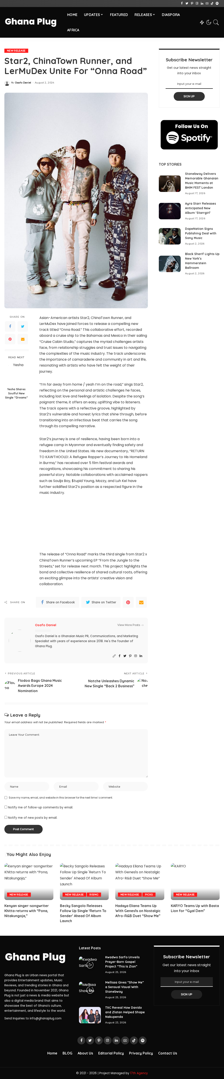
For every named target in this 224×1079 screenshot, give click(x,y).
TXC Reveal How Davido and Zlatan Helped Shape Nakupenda (125, 1012)
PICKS (149, 894)
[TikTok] (212, 3)
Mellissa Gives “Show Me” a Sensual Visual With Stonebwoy (124, 987)
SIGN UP (189, 96)
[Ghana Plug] (32, 22)
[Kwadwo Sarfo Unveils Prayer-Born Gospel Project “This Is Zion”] (90, 965)
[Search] (216, 22)
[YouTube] (207, 3)
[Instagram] (197, 3)
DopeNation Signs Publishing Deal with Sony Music (200, 233)
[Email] (23, 339)
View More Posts (128, 625)
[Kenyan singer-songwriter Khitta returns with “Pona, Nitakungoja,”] (28, 881)
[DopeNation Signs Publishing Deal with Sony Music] (170, 236)
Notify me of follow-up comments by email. (40, 807)
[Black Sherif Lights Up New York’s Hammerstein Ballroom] (170, 264)
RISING (93, 894)
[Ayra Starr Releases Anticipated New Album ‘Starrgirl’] (170, 211)
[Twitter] (186, 3)
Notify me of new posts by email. (32, 818)
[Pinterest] (191, 3)
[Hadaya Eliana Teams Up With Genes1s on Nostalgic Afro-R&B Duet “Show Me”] (139, 881)
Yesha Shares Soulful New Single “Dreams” (16, 393)
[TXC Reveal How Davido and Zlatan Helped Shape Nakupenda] (90, 1015)
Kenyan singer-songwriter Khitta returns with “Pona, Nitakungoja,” (26, 911)
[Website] (114, 656)
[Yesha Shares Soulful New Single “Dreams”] (16, 373)
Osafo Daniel (23, 83)
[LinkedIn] (202, 3)
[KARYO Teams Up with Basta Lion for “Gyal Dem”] (195, 881)
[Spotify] (217, 3)
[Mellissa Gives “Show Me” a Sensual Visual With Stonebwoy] (90, 990)
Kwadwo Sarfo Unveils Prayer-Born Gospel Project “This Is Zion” (122, 961)
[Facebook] (181, 3)
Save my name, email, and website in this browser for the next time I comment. (61, 797)
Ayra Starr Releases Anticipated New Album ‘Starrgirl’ (200, 208)
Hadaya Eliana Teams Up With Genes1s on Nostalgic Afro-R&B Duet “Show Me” (138, 911)
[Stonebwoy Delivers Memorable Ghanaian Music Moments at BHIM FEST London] (170, 183)
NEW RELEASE (16, 50)
